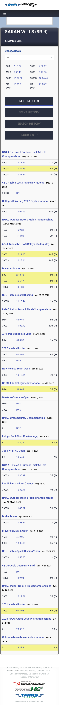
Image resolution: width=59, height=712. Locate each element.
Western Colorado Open (15, 397)
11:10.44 (20, 301)
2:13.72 (17, 66)
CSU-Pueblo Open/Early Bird (18, 565)
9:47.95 (43, 72)
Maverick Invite (11, 268)
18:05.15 (20, 543)
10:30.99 (20, 475)
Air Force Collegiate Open (17, 333)
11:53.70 (20, 557)
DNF (18, 193)
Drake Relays (9, 516)
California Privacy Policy (32, 667)
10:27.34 (20, 174)
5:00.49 (17, 72)
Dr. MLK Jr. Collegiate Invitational (21, 383)
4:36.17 (43, 66)
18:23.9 (17, 84)
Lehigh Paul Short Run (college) (20, 436)
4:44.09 (20, 236)
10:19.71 (20, 596)
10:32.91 (20, 489)
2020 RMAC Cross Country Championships (26, 618)
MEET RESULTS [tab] (29, 101)
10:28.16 (20, 260)
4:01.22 (20, 287)
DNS (18, 403)
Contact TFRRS (44, 670)
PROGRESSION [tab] (29, 135)
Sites (14, 670)
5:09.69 (20, 319)
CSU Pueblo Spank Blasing (17, 294)
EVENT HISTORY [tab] (29, 112)
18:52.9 (20, 457)
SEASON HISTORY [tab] (29, 123)
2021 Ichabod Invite (13, 604)
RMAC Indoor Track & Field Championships (26, 309)
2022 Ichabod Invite (13, 348)
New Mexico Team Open (16, 368)
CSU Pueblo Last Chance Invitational (23, 182)
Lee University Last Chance (18, 483)
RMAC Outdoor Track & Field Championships (27, 219)
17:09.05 (20, 211)
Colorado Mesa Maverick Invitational (23, 637)
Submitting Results (26, 670)
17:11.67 (20, 162)
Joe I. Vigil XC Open (13, 450)
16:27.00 (18, 78)
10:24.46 (43, 78)
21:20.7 (43, 84)
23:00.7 (20, 629)
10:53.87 (20, 522)
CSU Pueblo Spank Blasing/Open (21, 551)
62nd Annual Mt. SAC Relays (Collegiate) (25, 244)
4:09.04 (20, 577)
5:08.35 (20, 340)
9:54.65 (20, 354)
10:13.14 (20, 375)
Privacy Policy (13, 667)
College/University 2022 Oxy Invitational (25, 201)
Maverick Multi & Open (15, 530)
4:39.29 (20, 229)
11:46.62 (20, 508)
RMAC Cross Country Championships (23, 417)
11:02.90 (20, 325)
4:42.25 (20, 537)
